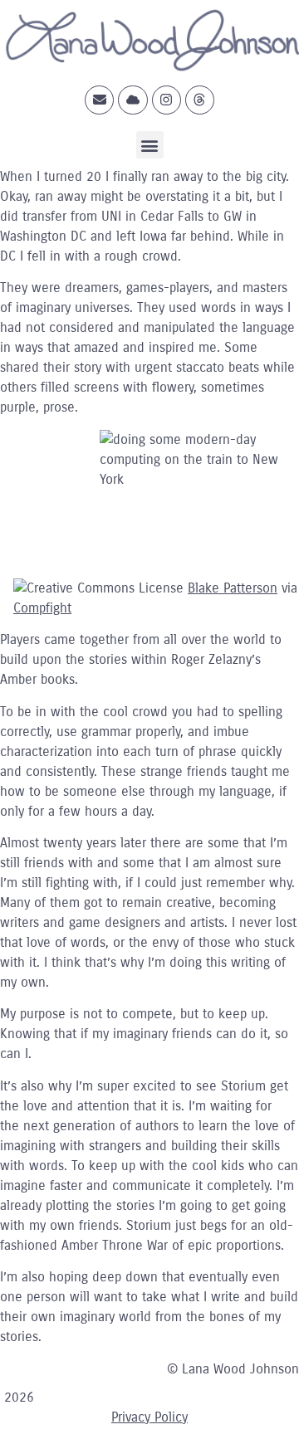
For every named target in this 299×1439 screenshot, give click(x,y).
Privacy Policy (149, 1417)
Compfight (42, 608)
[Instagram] (166, 100)
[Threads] (199, 100)
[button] (150, 145)
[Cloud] (132, 100)
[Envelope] (99, 100)
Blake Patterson (232, 588)
